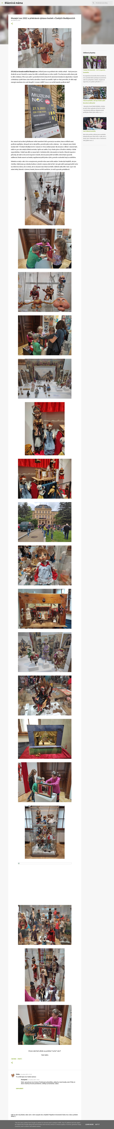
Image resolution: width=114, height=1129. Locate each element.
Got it (97, 1124)
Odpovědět (19, 1088)
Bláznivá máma (14, 2)
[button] (12, 24)
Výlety (20, 1058)
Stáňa (18, 1074)
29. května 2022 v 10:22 (33, 1079)
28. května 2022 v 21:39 (26, 1074)
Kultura (14, 1058)
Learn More (89, 1124)
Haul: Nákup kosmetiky (89, 131)
